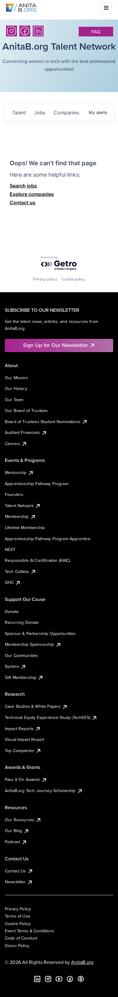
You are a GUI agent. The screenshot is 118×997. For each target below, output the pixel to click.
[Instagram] (11, 31)
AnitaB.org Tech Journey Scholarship (40, 791)
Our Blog (13, 831)
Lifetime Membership (25, 528)
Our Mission (16, 378)
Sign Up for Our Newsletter (55, 345)
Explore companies (32, 194)
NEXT (10, 549)
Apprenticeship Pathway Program (36, 484)
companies (66, 113)
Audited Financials (22, 432)
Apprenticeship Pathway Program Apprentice (48, 539)
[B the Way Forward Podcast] (80, 979)
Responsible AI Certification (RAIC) (37, 560)
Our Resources (19, 820)
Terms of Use (17, 916)
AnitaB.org (82, 962)
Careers (12, 444)
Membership (17, 516)
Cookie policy (73, 279)
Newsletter (15, 882)
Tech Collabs (17, 571)
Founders (14, 494)
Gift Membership (20, 677)
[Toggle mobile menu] (106, 8)
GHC (9, 582)
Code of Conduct (21, 938)
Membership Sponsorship (29, 644)
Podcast (12, 842)
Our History (16, 388)
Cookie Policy (18, 924)
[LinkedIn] (38, 31)
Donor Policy (17, 946)
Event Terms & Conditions (29, 931)
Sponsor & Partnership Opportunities (40, 633)
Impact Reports (19, 729)
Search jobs (23, 186)
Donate (12, 611)
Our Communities (21, 655)
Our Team (14, 400)
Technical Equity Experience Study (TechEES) (47, 717)
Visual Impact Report (24, 739)
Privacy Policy (18, 909)
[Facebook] (24, 31)
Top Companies (19, 751)
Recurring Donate (22, 622)
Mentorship (16, 472)
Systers (12, 666)
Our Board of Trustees (26, 410)
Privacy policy (45, 279)
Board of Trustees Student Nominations (42, 422)
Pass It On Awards (22, 779)
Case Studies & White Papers (33, 706)
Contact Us (15, 871)
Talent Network (19, 506)
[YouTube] (59, 979)
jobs (39, 113)
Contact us (22, 203)
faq (95, 31)
